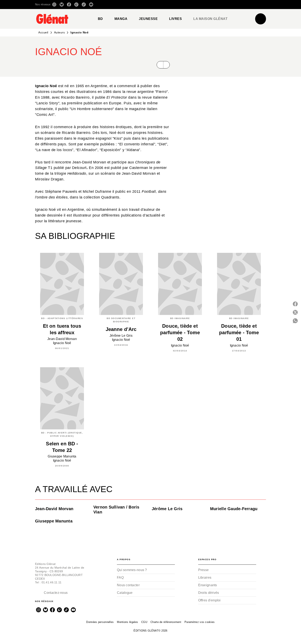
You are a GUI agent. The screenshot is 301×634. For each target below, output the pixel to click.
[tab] (100, 19)
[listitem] (54, 4)
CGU (144, 622)
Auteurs (59, 32)
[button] (208, 4)
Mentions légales (127, 622)
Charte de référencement (165, 622)
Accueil (43, 32)
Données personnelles (100, 622)
